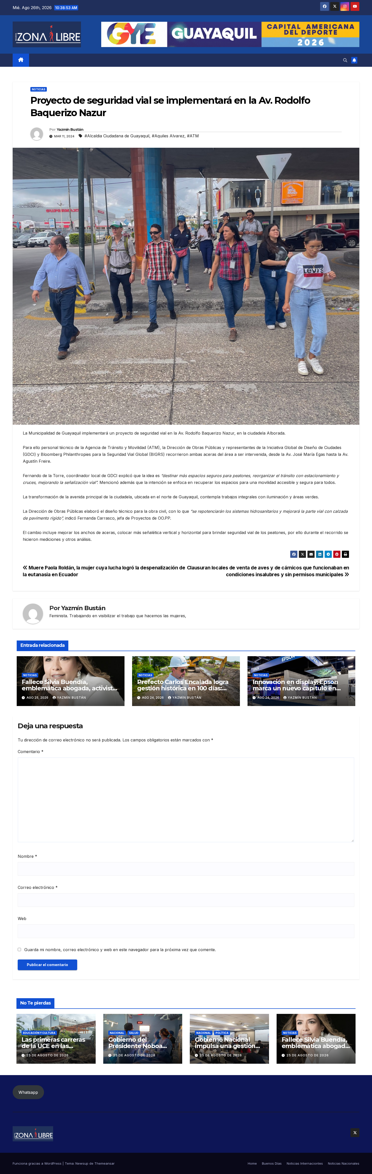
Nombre (27, 856)
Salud (133, 1032)
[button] (345, 60)
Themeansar (104, 1163)
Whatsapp (28, 1092)
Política (222, 1032)
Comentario (31, 751)
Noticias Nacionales (343, 1163)
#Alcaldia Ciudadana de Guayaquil (117, 135)
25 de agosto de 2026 (47, 1055)
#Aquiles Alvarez (168, 135)
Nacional (117, 1032)
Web (22, 918)
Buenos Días (272, 1163)
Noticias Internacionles (305, 1163)
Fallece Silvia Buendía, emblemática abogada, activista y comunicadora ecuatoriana (69, 688)
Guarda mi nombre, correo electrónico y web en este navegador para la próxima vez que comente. (120, 949)
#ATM (193, 135)
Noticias (38, 89)
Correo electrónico (38, 887)
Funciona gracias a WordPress (38, 1163)
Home (252, 1163)
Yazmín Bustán (70, 129)
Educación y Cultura (39, 1032)
